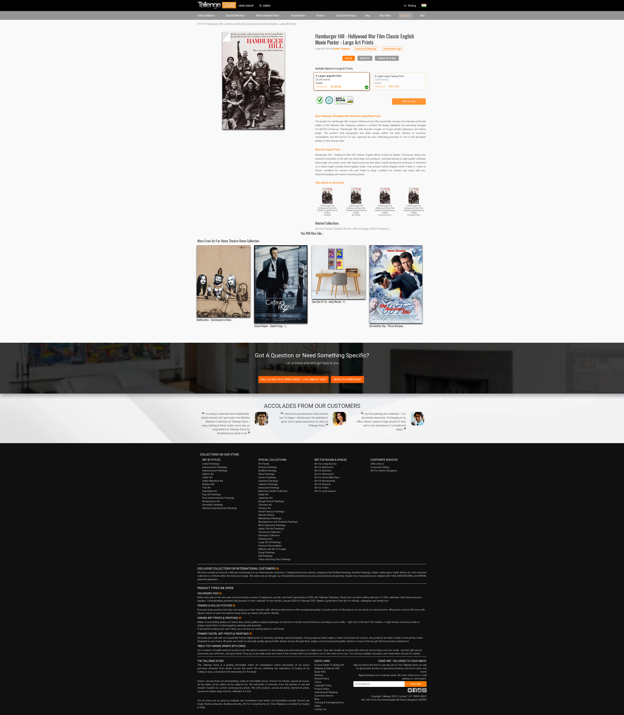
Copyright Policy (323, 685)
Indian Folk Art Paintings (271, 528)
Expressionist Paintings (214, 467)
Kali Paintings (265, 555)
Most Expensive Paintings (272, 525)
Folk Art (206, 487)
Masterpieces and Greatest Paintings (278, 521)
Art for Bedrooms (323, 467)
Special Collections (235, 15)
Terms (317, 682)
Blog (367, 15)
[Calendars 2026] (220, 593)
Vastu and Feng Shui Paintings (274, 559)
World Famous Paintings (271, 511)
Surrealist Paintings (212, 504)
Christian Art (265, 504)
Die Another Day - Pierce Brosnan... (386, 326)
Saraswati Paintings (268, 487)
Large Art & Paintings (269, 542)
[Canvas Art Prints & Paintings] (240, 618)
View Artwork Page (392, 48)
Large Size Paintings (346, 15)
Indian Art (207, 477)
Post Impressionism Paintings (218, 497)
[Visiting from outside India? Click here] (277, 568)
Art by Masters (298, 15)
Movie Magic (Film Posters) (371, 228)
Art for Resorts (322, 484)
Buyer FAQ (319, 671)
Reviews (318, 675)
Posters (320, 15)
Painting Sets (265, 538)
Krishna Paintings (267, 467)
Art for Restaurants (324, 480)
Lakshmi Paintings (268, 484)
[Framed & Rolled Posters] (234, 605)
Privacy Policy (321, 688)
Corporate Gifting (379, 467)
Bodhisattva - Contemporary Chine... (215, 319)
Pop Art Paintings (211, 494)
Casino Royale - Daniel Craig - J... (270, 326)
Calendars (405, 15)
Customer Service (324, 695)
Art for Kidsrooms (324, 474)
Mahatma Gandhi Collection (273, 491)
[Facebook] (415, 691)
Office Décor (377, 463)
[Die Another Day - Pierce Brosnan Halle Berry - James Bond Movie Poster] (396, 284)
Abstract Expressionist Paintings (219, 508)
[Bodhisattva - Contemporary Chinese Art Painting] (223, 281)
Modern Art (208, 484)
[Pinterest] (424, 691)
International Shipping (325, 692)
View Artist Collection (365, 48)
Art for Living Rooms (325, 463)
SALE (422, 15)
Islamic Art (208, 474)
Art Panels (263, 463)
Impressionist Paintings (214, 470)
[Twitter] (410, 691)
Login (241, 5)
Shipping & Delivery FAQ (326, 668)
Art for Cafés (321, 487)
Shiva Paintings (266, 474)
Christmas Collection (269, 532)
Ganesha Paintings (268, 480)
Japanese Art (265, 497)
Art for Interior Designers (383, 470)
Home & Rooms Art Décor (268, 15)
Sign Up (250, 5)
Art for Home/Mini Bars (326, 477)
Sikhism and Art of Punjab (272, 549)
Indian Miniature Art (212, 480)
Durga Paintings (266, 552)
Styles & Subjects (205, 15)
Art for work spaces (325, 491)
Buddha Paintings (267, 470)
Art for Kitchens (323, 470)
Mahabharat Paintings (269, 518)
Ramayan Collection (269, 535)
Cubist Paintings (211, 463)
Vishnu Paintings (267, 477)
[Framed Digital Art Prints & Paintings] (250, 633)
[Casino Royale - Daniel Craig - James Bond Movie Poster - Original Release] (281, 284)
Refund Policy (321, 678)
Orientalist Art (209, 491)
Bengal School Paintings (271, 501)
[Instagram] (419, 691)
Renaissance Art (211, 501)
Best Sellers (385, 15)
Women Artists (266, 515)
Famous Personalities (270, 545)
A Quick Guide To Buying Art (329, 664)
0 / (409, 5)
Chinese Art (264, 508)
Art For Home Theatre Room (333, 228)
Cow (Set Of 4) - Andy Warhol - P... (329, 301)
